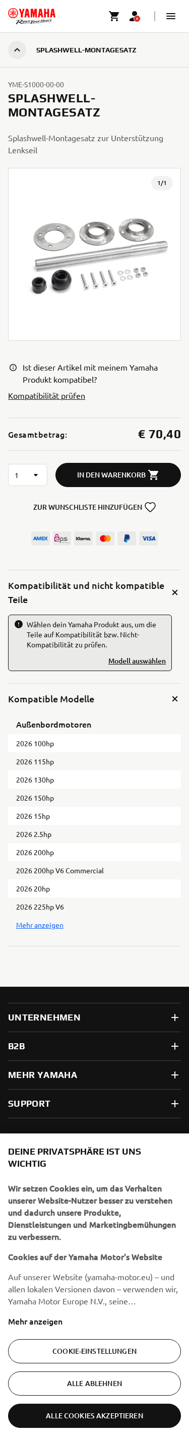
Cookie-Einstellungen (94, 1351)
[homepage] (31, 16)
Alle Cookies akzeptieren (94, 1415)
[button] (171, 16)
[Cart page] (114, 16)
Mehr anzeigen (35, 1321)
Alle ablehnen (94, 1383)
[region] (94, 1286)
